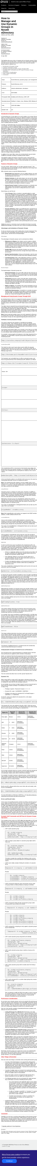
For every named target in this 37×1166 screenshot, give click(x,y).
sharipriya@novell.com (6, 41)
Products (3, 5)
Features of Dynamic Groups (10, 67)
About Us (3, 8)
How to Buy (11, 8)
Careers (4, 1146)
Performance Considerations (10, 72)
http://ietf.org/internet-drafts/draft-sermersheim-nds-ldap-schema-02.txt (19, 795)
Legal (8, 1146)
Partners (23, 5)
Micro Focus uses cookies (11, 1154)
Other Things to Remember (9, 73)
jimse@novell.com (5, 53)
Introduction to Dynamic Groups (10, 66)
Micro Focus (26, 1)
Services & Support (13, 5)
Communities (32, 5)
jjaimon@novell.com (6, 47)
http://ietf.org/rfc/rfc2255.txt (21, 349)
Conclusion (5, 74)
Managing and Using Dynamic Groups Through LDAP (16, 68)
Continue (9, 1161)
